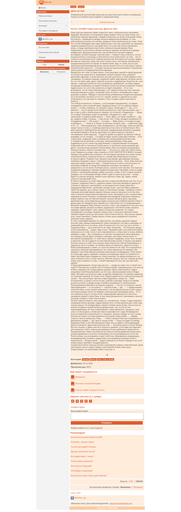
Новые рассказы (45, 16)
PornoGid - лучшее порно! (82, 442)
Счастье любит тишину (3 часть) (89, 390)
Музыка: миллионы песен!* (83, 452)
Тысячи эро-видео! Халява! (83, 447)
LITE (131, 481)
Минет (93, 359)
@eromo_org (80, 498)
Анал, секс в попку (105, 359)
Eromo (73, 7)
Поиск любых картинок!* (82, 461)
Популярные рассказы (48, 21)
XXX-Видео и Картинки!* (82, 471)
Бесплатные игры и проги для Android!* (89, 476)
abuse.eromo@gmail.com (121, 503)
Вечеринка (80, 377)
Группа (81, 7)
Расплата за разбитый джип (88, 383)
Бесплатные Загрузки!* (81, 466)
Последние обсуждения (48, 31)
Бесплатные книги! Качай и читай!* (86, 437)
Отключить (138, 487)
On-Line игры (44, 47)
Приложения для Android (49, 52)
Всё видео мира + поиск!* (82, 456)
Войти (43, 8)
